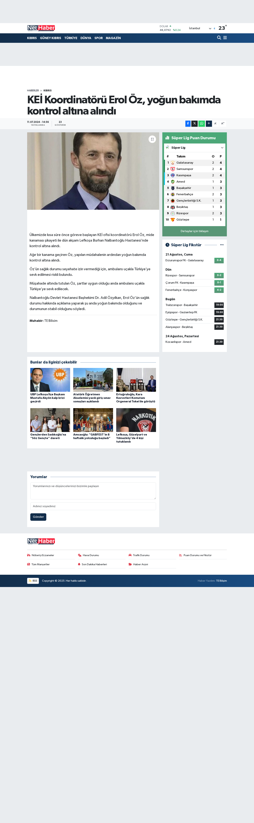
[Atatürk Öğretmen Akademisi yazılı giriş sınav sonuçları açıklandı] (93, 379)
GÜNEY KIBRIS (50, 38)
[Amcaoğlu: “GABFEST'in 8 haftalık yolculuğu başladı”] (93, 420)
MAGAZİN (113, 38)
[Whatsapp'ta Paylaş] (201, 124)
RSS (34, 580)
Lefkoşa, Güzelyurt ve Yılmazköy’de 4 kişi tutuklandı (131, 438)
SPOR (98, 38)
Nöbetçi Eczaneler (43, 555)
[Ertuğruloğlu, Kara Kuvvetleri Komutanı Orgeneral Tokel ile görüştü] (136, 379)
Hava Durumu (91, 555)
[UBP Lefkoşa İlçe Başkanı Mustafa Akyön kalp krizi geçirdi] (50, 379)
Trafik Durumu (141, 555)
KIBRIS (32, 38)
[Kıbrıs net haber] (41, 28)
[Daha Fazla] (209, 124)
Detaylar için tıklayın (194, 231)
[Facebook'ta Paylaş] (188, 124)
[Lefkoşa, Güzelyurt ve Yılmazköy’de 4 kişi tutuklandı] (136, 420)
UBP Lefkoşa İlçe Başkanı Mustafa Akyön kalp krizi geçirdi (47, 398)
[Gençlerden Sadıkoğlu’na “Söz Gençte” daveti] (50, 420)
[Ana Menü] (224, 38)
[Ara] (219, 38)
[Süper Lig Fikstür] (222, 245)
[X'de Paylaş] (194, 124)
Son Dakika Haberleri (94, 564)
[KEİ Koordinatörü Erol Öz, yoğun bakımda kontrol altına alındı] (93, 171)
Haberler (33, 90)
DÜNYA (86, 38)
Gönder (38, 517)
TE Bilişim (221, 580)
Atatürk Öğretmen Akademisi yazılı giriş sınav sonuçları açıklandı (92, 398)
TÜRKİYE (70, 38)
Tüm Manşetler (40, 564)
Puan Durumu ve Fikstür (198, 555)
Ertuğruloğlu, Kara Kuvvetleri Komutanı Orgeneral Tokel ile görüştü (135, 398)
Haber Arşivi (140, 564)
